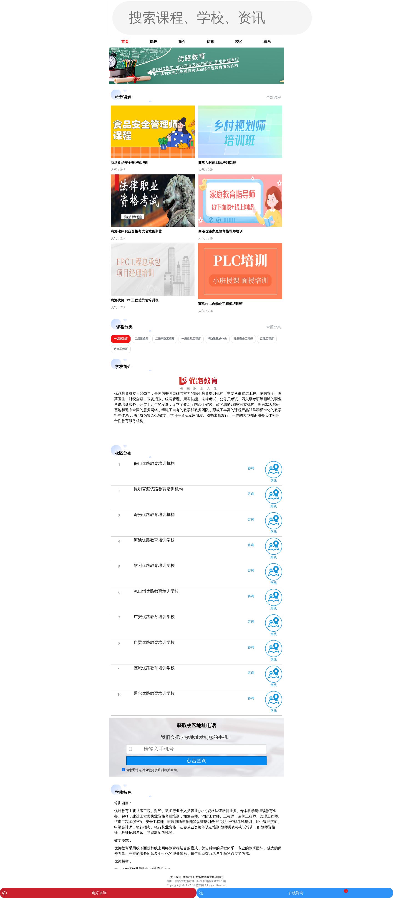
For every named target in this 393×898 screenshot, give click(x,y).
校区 (238, 41)
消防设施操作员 (217, 338)
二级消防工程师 (164, 338)
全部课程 (273, 97)
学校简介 (123, 366)
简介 (182, 41)
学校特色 (123, 792)
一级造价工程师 (191, 338)
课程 (153, 41)
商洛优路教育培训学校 (209, 877)
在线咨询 (296, 893)
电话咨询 (99, 893)
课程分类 (124, 326)
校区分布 (123, 453)
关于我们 (175, 877)
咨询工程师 (121, 348)
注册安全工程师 (243, 338)
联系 (267, 41)
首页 (125, 41)
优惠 (210, 41)
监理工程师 (267, 338)
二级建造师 (141, 338)
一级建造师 (121, 338)
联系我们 (188, 877)
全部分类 (273, 327)
